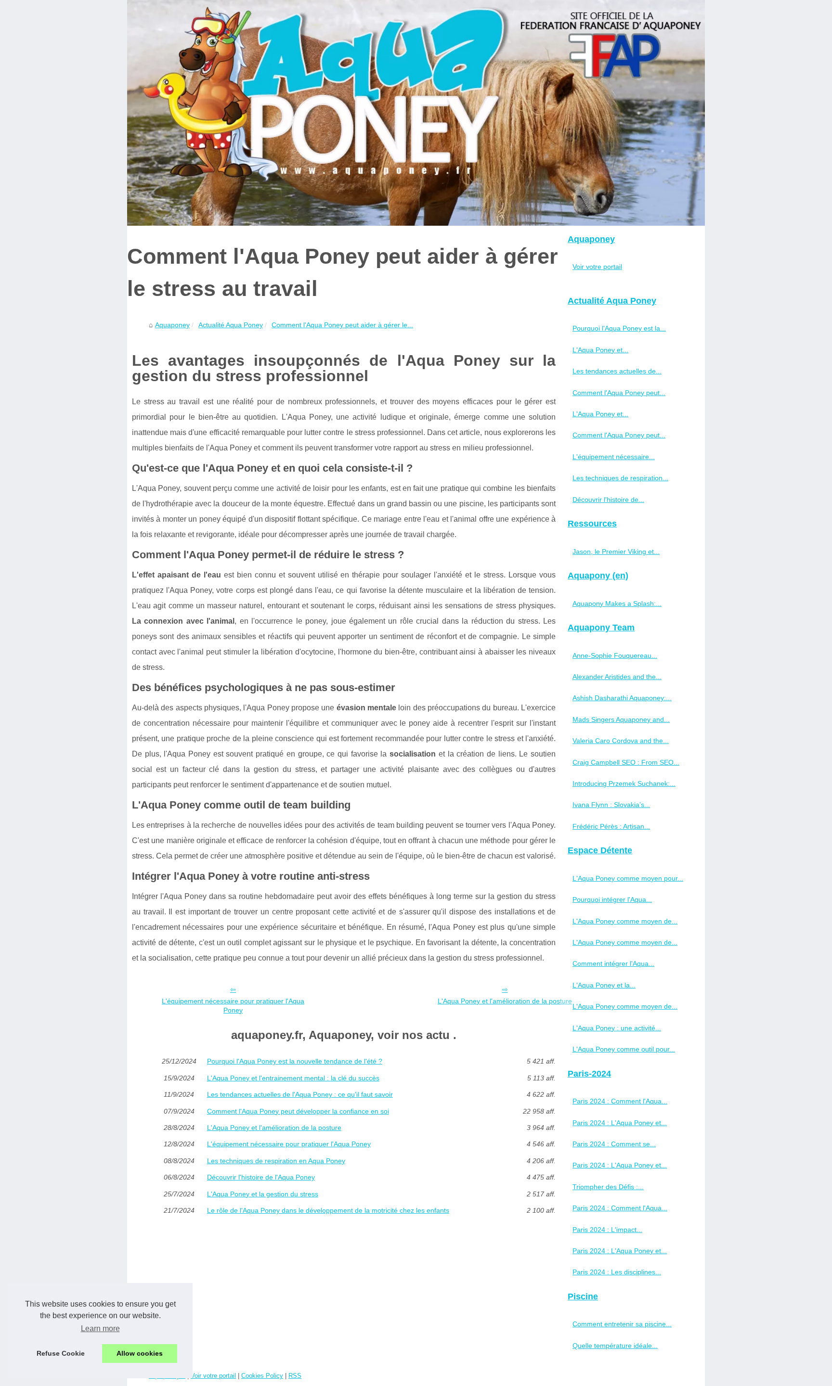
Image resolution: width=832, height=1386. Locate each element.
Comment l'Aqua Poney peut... (618, 393)
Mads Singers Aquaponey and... (621, 719)
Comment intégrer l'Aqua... (613, 963)
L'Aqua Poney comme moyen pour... (627, 878)
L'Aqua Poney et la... (604, 985)
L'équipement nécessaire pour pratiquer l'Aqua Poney (233, 1005)
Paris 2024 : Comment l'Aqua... (619, 1101)
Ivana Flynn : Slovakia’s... (611, 804)
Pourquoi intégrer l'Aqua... (612, 899)
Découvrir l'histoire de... (608, 499)
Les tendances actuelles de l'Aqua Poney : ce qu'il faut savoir (300, 1094)
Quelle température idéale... (615, 1345)
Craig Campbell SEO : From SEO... (625, 762)
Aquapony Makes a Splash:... (617, 603)
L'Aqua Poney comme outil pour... (623, 1049)
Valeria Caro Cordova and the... (620, 740)
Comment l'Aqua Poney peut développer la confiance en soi (298, 1111)
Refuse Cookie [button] (61, 1353)
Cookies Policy (262, 1375)
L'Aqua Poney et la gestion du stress (262, 1194)
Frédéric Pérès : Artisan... (611, 826)
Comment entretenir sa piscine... (622, 1324)
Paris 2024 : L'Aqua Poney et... (619, 1123)
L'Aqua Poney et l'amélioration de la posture (505, 1001)
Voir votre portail (597, 266)
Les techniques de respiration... (620, 478)
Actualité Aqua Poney (230, 325)
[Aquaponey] (416, 113)
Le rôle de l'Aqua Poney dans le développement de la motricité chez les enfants (328, 1210)
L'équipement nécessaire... (613, 457)
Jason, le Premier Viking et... (616, 551)
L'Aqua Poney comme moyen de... (624, 921)
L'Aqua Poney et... (600, 350)
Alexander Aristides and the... (617, 676)
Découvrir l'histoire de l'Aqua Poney (261, 1177)
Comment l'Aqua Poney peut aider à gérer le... (342, 325)
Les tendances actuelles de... (617, 371)
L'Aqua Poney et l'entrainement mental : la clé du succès (293, 1078)
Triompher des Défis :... (608, 1187)
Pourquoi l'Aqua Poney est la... (619, 328)
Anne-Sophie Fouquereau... (614, 655)
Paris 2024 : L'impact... (607, 1229)
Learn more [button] (100, 1328)
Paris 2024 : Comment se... (614, 1144)
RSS (294, 1375)
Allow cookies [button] (140, 1353)
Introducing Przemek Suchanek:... (624, 783)
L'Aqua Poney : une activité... (616, 1028)
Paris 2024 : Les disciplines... (616, 1272)
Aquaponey (172, 325)
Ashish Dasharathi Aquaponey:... (622, 698)
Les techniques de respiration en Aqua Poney (276, 1160)
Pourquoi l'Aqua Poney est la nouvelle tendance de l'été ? (294, 1061)
